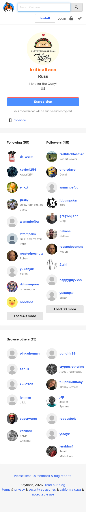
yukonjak (27, 268)
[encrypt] (71, 18)
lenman (25, 397)
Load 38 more (65, 309)
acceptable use (43, 494)
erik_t (24, 187)
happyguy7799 (71, 279)
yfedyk (65, 434)
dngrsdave (67, 169)
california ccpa (70, 489)
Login (62, 18)
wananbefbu (29, 221)
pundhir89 (67, 353)
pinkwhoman (30, 353)
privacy (19, 489)
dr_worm (26, 156)
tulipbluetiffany (71, 382)
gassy (24, 199)
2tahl (63, 264)
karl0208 (26, 384)
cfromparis (28, 234)
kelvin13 (26, 431)
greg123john (69, 215)
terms (6, 489)
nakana (65, 231)
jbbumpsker (68, 200)
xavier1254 (28, 169)
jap (62, 396)
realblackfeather (72, 154)
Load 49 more (25, 315)
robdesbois (68, 418)
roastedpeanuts (31, 253)
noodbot (26, 302)
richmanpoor (29, 284)
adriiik (24, 368)
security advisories (42, 489)
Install (45, 18)
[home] (8, 6)
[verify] (80, 18)
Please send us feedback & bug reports (42, 475)
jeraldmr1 (66, 446)
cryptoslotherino (72, 366)
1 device (20, 120)
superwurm (28, 418)
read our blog (55, 484)
